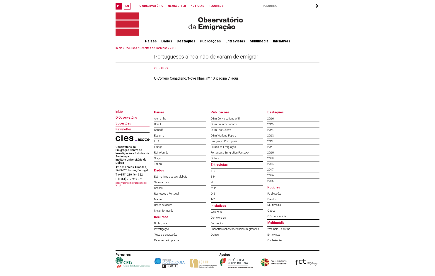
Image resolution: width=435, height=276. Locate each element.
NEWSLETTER (177, 5)
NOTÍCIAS (197, 5)
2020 (270, 152)
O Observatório (126, 117)
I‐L (212, 182)
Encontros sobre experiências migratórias (235, 229)
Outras (215, 158)
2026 (270, 118)
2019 (270, 158)
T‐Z (213, 199)
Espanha (159, 135)
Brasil (157, 124)
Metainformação (163, 210)
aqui (234, 78)
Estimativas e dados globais (170, 176)
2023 (270, 135)
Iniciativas (281, 41)
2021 (270, 147)
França (158, 147)
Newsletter (123, 129)
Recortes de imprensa (166, 240)
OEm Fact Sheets (221, 130)
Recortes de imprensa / (154, 48)
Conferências (218, 217)
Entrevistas (235, 41)
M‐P (213, 188)
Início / (120, 48)
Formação (216, 223)
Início (119, 111)
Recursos (161, 217)
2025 (270, 124)
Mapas (158, 199)
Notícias (273, 187)
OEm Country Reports (224, 124)
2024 (270, 130)
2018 (270, 164)
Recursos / (131, 48)
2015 (270, 181)
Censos (158, 188)
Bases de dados (163, 205)
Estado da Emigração (223, 147)
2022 (270, 141)
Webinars (216, 212)
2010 (172, 48)
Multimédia (259, 41)
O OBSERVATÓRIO (151, 5)
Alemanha (160, 118)
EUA (156, 141)
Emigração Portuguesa (224, 141)
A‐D (213, 171)
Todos (158, 164)
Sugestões (123, 123)
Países (159, 112)
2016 (270, 175)
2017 (270, 169)
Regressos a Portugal (166, 193)
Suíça (157, 158)
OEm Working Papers (223, 135)
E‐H (213, 176)
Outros (215, 234)
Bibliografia (160, 223)
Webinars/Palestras (278, 229)
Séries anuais (161, 182)
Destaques (186, 41)
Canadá (158, 130)
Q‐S (213, 193)
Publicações (210, 41)
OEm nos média (276, 216)
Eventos (272, 199)
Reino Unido (161, 152)
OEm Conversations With (226, 118)
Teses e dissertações (165, 234)
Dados (166, 41)
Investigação (161, 229)
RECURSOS (216, 5)
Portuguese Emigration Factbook (230, 152)
